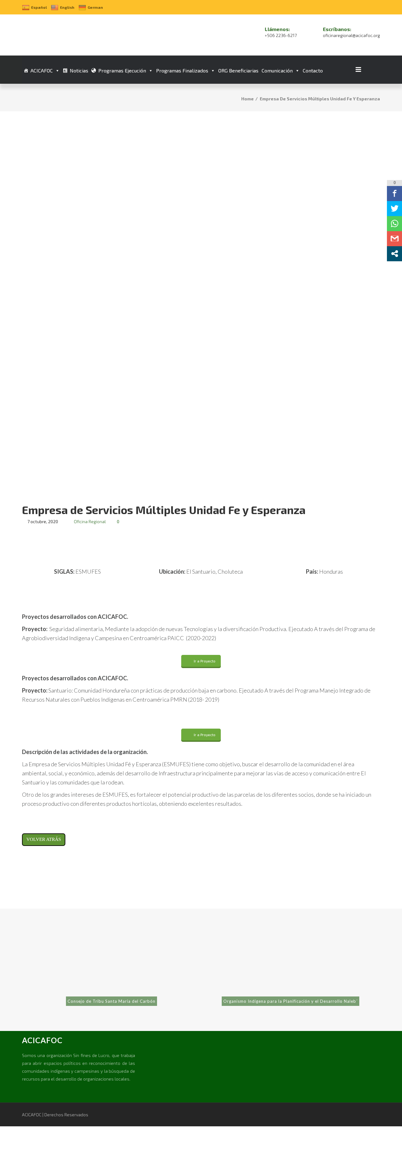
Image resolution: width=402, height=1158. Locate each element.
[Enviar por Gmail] (394, 238)
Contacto (313, 70)
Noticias (79, 70)
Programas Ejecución (122, 70)
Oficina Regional (90, 521)
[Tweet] (394, 208)
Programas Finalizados (182, 70)
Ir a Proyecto (204, 661)
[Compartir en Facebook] (394, 193)
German (95, 7)
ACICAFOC (41, 70)
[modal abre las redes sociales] (394, 253)
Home (247, 98)
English (67, 7)
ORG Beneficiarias (238, 70)
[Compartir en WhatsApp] (394, 223)
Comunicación (277, 70)
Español (39, 7)
